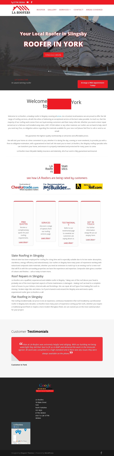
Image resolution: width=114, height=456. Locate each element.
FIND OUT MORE (53, 54)
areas (59, 116)
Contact (78, 10)
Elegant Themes (27, 453)
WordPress (49, 453)
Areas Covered (94, 10)
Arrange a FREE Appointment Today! (92, 84)
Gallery (52, 10)
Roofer (41, 10)
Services (64, 10)
